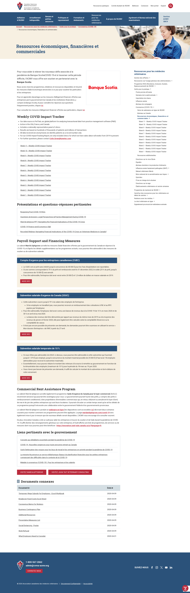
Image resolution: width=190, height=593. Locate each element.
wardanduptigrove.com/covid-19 (96, 413)
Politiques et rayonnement (63, 19)
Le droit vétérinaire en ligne (143, 201)
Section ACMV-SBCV (166, 19)
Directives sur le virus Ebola (145, 159)
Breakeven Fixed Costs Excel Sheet (32, 499)
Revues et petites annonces (49, 19)
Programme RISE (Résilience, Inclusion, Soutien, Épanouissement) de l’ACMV (150, 85)
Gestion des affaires (141, 78)
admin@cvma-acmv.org (37, 565)
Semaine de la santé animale (146, 95)
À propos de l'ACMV (114, 19)
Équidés (138, 162)
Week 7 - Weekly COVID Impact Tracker (35, 165)
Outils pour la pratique (67, 27)
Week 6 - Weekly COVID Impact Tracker (35, 170)
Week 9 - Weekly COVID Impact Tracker (35, 156)
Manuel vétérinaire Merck (144, 171)
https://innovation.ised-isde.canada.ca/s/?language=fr (79, 426)
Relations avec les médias (143, 198)
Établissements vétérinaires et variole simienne (152, 186)
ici (42, 106)
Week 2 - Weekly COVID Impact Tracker (35, 190)
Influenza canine (141, 101)
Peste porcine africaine (144, 92)
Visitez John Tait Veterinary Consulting (70, 472)
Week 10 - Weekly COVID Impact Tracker (36, 151)
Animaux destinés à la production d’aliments (151, 165)
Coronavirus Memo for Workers (31, 504)
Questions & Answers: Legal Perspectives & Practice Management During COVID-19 (53, 217)
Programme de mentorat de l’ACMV (146, 190)
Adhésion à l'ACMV (21, 19)
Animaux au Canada (144, 113)
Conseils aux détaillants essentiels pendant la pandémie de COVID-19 (47, 440)
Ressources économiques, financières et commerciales (152, 117)
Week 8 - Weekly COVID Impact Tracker (35, 161)
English (163, 6)
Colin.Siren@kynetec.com (60, 139)
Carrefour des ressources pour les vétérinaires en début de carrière (151, 194)
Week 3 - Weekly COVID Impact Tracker (35, 185)
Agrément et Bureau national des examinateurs (142, 19)
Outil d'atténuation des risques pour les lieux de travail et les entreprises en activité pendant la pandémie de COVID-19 (66, 450)
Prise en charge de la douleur (146, 180)
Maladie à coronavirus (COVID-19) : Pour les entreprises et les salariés (47, 462)
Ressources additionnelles (146, 155)
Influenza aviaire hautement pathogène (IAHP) (152, 168)
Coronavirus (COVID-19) (87, 27)
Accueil (19, 27)
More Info (26, 281)
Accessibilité (88, 584)
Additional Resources (27, 515)
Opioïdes (139, 177)
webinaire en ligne (56, 410)
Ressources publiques (101, 6)
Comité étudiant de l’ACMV (120, 6)
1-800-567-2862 (34, 562)
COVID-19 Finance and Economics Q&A (35, 227)
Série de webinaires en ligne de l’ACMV (151, 110)
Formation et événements (79, 19)
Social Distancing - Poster (29, 525)
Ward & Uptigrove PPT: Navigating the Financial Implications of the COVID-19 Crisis (52, 222)
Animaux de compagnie (144, 104)
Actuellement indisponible (35, 19)
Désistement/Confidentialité (71, 584)
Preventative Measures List (29, 520)
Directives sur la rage (143, 183)
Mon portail (154, 6)
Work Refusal (24, 531)
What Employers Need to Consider (32, 536)
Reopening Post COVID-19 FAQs (32, 212)
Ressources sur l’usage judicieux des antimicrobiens (152, 81)
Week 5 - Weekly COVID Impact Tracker (35, 175)
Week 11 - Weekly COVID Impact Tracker (36, 146)
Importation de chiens (143, 98)
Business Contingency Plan (29, 509)
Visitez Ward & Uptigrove (31, 472)
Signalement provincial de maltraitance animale (150, 204)
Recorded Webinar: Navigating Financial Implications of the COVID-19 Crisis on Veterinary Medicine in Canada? (63, 232)
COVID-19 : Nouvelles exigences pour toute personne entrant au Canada (48, 445)
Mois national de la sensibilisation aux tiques (151, 174)
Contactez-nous (34, 571)
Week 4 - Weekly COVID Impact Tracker (35, 180)
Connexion (144, 6)
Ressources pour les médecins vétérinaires (96, 19)
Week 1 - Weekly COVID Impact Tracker (35, 195)
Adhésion (135, 6)
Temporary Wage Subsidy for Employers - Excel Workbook (41, 493)
